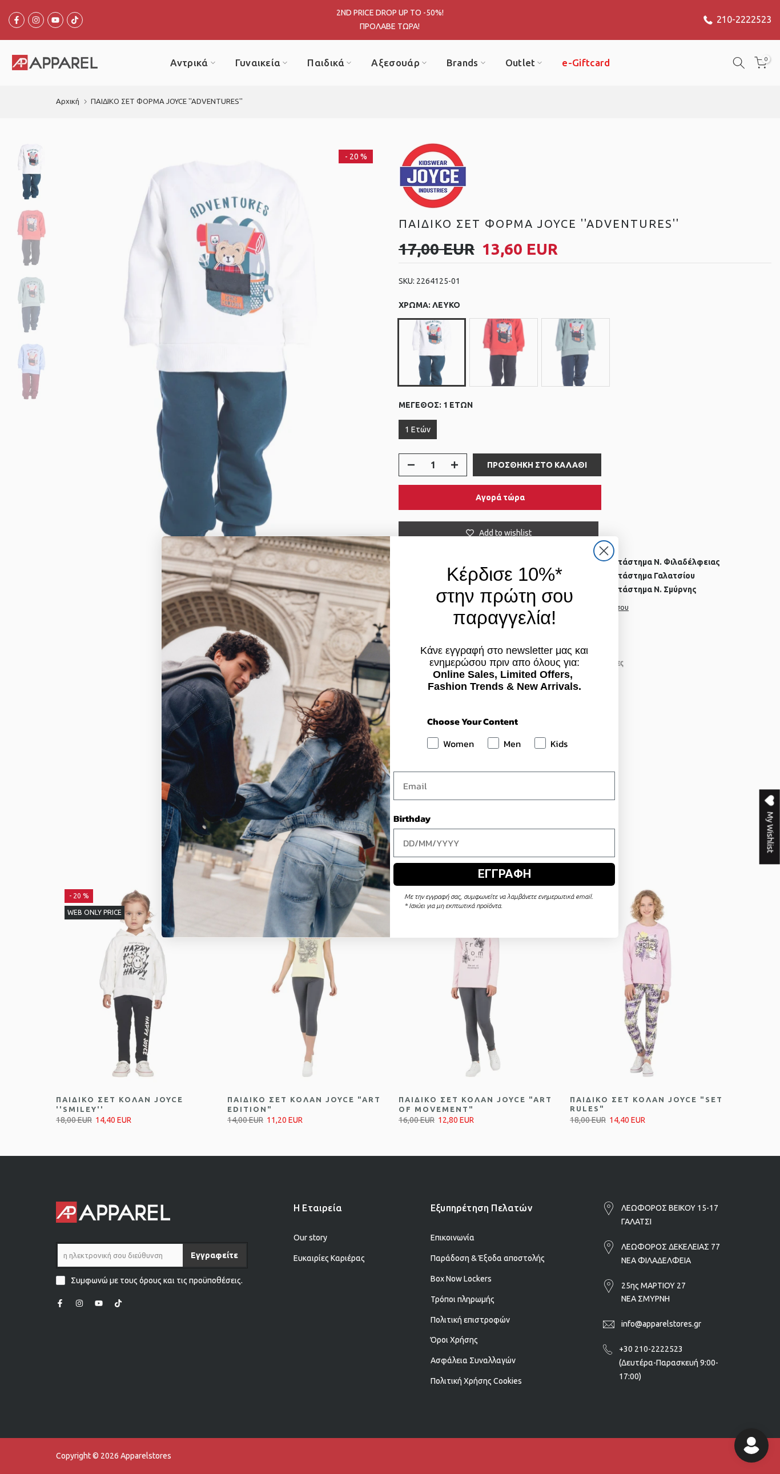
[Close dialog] (604, 551)
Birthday (412, 818)
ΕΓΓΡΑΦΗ (504, 874)
